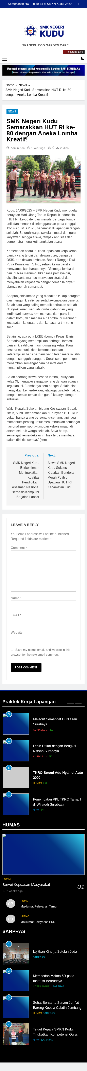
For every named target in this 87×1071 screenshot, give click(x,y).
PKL (51, 729)
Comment (19, 547)
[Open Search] (75, 58)
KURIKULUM (40, 729)
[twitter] (53, 17)
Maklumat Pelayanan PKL (37, 921)
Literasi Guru (42, 986)
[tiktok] (48, 17)
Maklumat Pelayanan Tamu (38, 906)
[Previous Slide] (76, 3)
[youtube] (43, 17)
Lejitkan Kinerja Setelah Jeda (55, 951)
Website (16, 632)
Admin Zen (18, 148)
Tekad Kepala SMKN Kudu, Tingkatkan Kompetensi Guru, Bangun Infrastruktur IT (55, 1034)
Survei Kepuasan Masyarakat (26, 885)
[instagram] (38, 17)
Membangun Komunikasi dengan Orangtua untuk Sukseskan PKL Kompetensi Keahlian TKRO (57, 804)
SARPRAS (39, 957)
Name (16, 598)
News (12, 111)
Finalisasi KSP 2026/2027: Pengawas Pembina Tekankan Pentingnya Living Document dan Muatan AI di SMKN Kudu (38, 3)
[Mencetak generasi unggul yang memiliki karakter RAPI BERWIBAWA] (43, 70)
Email (16, 615)
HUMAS (37, 756)
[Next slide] (82, 3)
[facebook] (33, 17)
